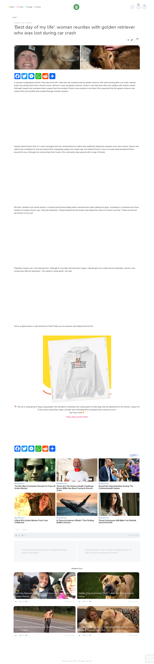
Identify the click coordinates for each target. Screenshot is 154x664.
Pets (23, 23)
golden (24, 530)
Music (38, 7)
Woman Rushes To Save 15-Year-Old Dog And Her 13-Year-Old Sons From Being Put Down (108, 551)
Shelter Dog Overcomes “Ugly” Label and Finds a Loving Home (106, 595)
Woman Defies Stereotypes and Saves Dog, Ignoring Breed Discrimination (44, 629)
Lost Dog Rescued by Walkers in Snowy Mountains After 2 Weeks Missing (43, 595)
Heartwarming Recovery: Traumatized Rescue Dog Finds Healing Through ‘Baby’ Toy (106, 629)
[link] (137, 40)
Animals (17, 23)
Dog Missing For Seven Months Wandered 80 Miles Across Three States (44, 551)
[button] (129, 40)
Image (29, 7)
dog (17, 530)
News (12, 7)
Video (21, 7)
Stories (29, 23)
